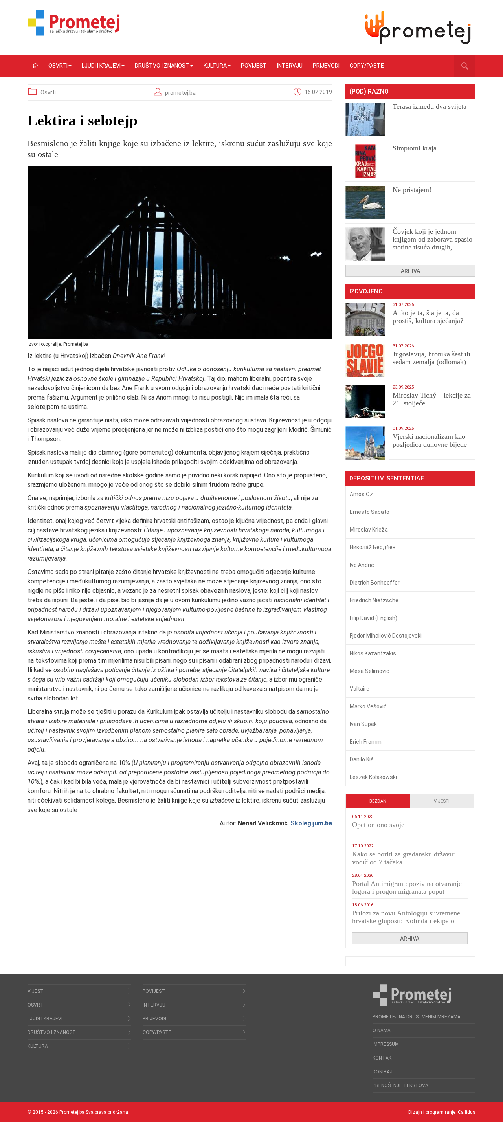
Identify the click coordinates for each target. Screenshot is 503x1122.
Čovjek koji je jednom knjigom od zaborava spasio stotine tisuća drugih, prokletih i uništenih (432, 243)
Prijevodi (326, 65)
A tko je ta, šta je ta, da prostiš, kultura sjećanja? (428, 316)
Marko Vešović (368, 706)
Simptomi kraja (415, 148)
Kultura (215, 65)
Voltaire (359, 689)
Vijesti (442, 801)
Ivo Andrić (362, 565)
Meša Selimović (369, 671)
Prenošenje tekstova (400, 1085)
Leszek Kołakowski (373, 777)
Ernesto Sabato (369, 512)
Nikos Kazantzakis (373, 653)
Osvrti (58, 65)
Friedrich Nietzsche (374, 600)
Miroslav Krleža (369, 529)
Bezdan (377, 801)
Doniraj (383, 1071)
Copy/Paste (367, 65)
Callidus (466, 1112)
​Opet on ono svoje (378, 825)
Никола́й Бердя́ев (373, 547)
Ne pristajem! (412, 190)
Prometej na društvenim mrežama (417, 1016)
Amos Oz (361, 494)
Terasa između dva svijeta (429, 106)
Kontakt (384, 1058)
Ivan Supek (363, 724)
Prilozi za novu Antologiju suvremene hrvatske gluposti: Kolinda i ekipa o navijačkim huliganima (406, 921)
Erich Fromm (366, 742)
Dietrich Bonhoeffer (375, 582)
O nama (382, 1030)
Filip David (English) (373, 618)
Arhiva (410, 271)
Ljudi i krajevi (101, 65)
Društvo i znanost (162, 65)
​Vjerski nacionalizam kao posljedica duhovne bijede (430, 440)
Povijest (254, 65)
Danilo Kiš (362, 759)
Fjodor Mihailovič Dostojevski (386, 635)
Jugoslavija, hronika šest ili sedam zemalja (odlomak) (431, 358)
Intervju (290, 65)
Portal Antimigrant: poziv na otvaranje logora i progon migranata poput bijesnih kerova (407, 891)
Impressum (386, 1044)
